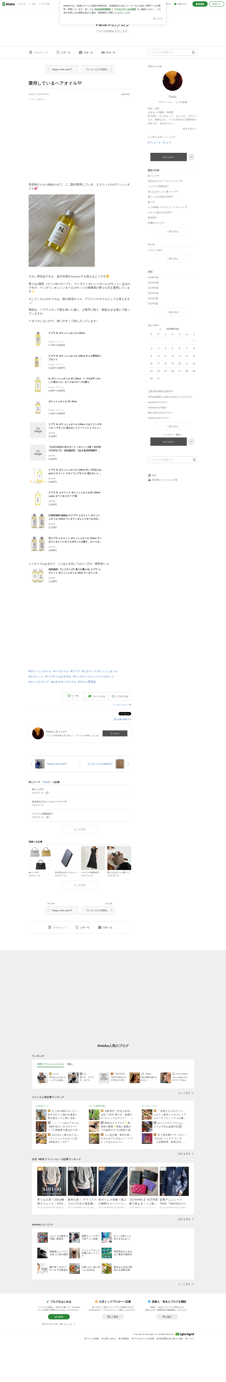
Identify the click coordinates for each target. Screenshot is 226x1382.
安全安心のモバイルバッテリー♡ (165, 180)
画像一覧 (88, 52)
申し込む (167, 1316)
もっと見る (80, 829)
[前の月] (160, 329)
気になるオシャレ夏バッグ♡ (163, 191)
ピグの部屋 (181, 102)
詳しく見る (113, 1316)
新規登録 (200, 4)
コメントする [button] (98, 696)
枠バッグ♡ (153, 175)
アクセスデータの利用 (144, 1338)
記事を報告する (124, 719)
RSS (154, 475)
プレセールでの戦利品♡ (98, 69)
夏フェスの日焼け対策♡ (160, 196)
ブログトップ (41, 52)
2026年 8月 (172, 328)
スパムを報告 (93, 1338)
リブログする (121, 696)
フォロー (115, 733)
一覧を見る (172, 231)
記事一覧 (65, 52)
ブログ (40, 99)
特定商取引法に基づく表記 (171, 1338)
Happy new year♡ (62, 69)
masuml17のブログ (158, 402)
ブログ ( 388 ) (155, 250)
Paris (172, 97)
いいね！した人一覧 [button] (122, 704)
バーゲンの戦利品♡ (158, 186)
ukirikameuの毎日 (157, 407)
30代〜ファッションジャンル (50, 1064)
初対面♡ (152, 217)
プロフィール (165, 102)
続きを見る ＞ (190, 128)
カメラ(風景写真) (97, 1106)
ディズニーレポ (149, 1106)
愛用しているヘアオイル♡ (55, 83)
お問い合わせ (110, 1338)
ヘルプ (191, 1338)
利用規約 (125, 1338)
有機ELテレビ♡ (156, 222)
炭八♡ (151, 202)
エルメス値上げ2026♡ (160, 212)
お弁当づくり (42, 1106)
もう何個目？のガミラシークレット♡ (167, 207)
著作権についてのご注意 (165, 479)
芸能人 (70, 1064)
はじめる (59, 1316)
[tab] (50, 1064)
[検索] (193, 52)
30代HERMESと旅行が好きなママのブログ (170, 396)
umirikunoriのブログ (158, 417)
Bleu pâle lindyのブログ (160, 412)
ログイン (216, 4)
